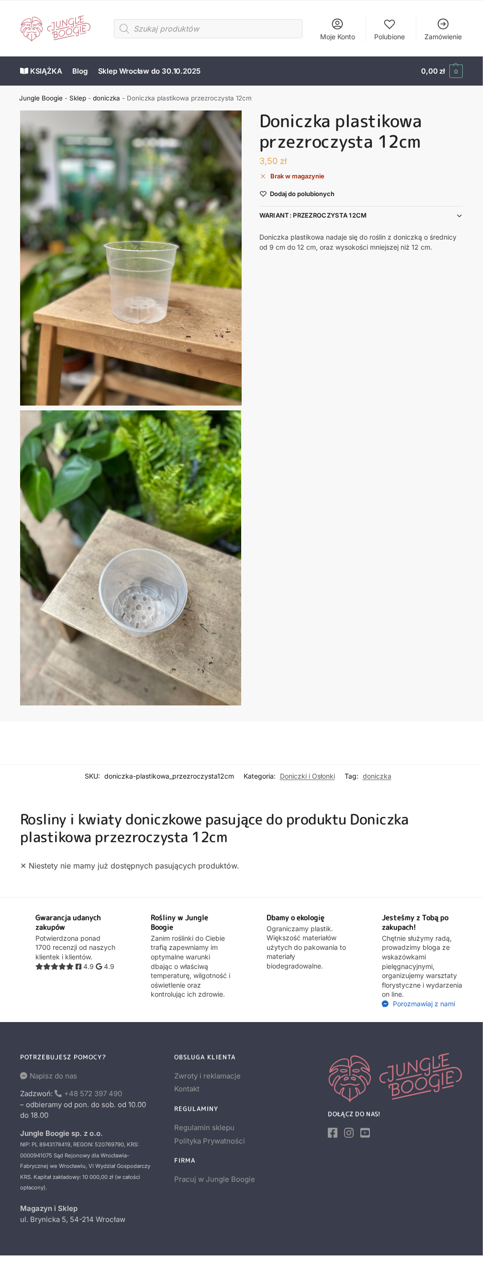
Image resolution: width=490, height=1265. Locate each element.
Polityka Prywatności (209, 1140)
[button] (442, 71)
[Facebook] (332, 1133)
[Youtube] (365, 1133)
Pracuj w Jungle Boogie (214, 1179)
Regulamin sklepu (204, 1127)
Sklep (77, 98)
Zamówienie (443, 37)
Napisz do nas (53, 1075)
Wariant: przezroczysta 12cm (313, 215)
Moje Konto (337, 37)
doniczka (106, 98)
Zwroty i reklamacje (207, 1075)
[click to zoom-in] (131, 258)
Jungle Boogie (41, 98)
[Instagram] (349, 1133)
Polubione (389, 37)
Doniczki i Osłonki (307, 776)
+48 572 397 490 (93, 1093)
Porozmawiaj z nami (423, 1004)
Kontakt (187, 1088)
